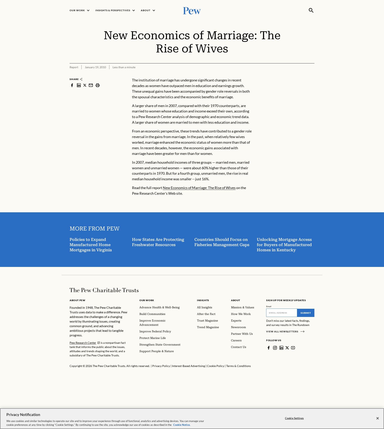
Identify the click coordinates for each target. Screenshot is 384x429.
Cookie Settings (294, 418)
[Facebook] (268, 347)
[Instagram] (275, 347)
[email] (90, 85)
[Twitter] (287, 348)
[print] (97, 85)
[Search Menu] (311, 10)
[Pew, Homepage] (192, 10)
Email (269, 306)
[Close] (377, 418)
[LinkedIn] (281, 347)
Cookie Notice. (181, 424)
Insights (203, 300)
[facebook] (72, 85)
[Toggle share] (312, 74)
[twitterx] (84, 85)
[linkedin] (78, 85)
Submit (306, 312)
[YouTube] (293, 347)
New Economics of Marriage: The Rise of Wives (199, 187)
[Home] (104, 290)
